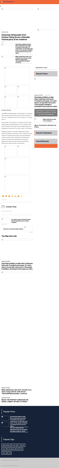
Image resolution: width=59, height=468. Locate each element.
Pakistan (19, 449)
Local (5, 199)
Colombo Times (11, 207)
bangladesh (6, 445)
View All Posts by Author (7, 211)
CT (19, 445)
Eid (23, 445)
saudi (4, 453)
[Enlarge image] (52, 10)
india (4, 449)
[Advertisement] (45, 54)
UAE (9, 453)
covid (14, 445)
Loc (2, 199)
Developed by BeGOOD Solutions (10, 465)
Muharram (11, 449)
